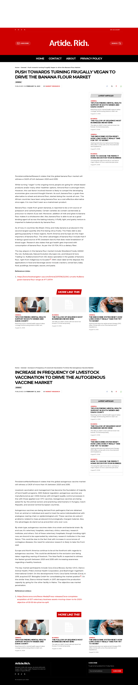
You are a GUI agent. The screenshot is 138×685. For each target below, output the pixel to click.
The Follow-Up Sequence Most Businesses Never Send (106, 122)
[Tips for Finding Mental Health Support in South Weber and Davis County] (32, 304)
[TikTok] (22, 30)
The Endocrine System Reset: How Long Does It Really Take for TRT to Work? (105, 138)
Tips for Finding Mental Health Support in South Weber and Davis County (106, 105)
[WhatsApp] (121, 86)
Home (17, 67)
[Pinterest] (116, 86)
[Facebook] (15, 30)
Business (94, 118)
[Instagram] (18, 30)
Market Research (53, 86)
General (23, 67)
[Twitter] (25, 30)
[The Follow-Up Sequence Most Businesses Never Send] (69, 304)
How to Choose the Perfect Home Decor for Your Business (106, 157)
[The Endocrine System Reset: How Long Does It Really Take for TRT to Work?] (106, 304)
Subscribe (117, 671)
